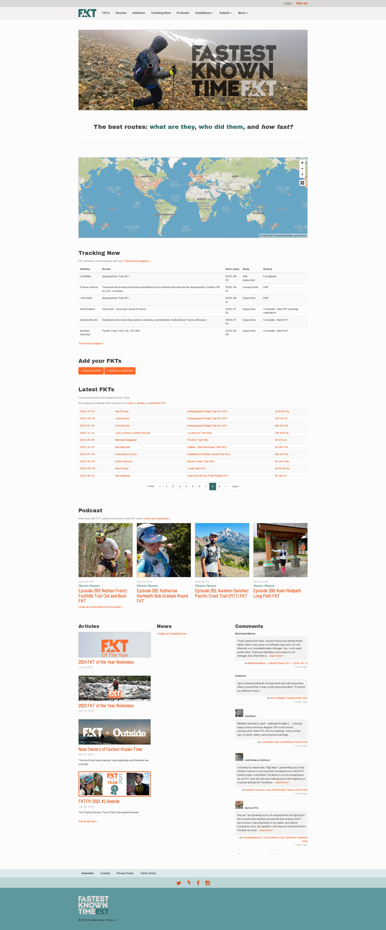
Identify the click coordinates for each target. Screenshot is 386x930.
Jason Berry (122, 418)
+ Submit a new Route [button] (120, 370)
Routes (121, 12)
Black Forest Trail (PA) (200, 461)
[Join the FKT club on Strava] (189, 884)
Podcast (183, 12)
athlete (141, 403)
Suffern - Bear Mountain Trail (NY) (207, 447)
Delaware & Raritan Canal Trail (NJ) (208, 454)
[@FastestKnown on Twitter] (178, 884)
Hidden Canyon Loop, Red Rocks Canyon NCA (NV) (277, 790)
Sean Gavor (122, 454)
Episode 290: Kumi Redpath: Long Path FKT (277, 593)
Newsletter (87, 873)
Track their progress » (91, 343)
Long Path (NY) (196, 468)
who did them (221, 127)
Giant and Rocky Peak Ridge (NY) (207, 475)
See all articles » (88, 821)
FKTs (106, 12)
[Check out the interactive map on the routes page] (193, 197)
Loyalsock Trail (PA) (199, 433)
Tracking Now (161, 12)
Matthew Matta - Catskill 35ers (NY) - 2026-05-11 (278, 663)
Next (303, 547)
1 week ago (301, 666)
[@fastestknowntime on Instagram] (207, 884)
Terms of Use (148, 873)
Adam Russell (141, 433)
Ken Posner (122, 411)
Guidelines (203, 12)
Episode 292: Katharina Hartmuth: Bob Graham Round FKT (162, 596)
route (130, 403)
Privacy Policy (125, 873)
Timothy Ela (122, 425)
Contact (105, 873)
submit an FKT (157, 403)
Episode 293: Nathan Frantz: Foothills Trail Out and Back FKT (103, 596)
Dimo (133, 454)
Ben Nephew (122, 447)
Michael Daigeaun (126, 440)
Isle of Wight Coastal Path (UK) (289, 698)
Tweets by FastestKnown (172, 633)
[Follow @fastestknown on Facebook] (198, 884)
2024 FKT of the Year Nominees (106, 662)
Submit (225, 12)
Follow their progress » (137, 261)
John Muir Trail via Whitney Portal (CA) (285, 742)
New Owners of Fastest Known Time (110, 749)
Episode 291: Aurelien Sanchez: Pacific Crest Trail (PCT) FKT (222, 593)
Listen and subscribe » (157, 518)
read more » (277, 655)
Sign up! (302, 3)
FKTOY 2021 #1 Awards (99, 801)
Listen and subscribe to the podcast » (100, 607)
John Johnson (123, 433)
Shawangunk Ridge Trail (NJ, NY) (207, 411)
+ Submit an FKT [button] (91, 370)
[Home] (88, 13)
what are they (172, 127)
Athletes (138, 12)
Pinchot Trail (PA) (197, 440)
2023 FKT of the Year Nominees (106, 705)
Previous (82, 547)
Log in (288, 3)
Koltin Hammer (123, 461)
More (242, 12)
